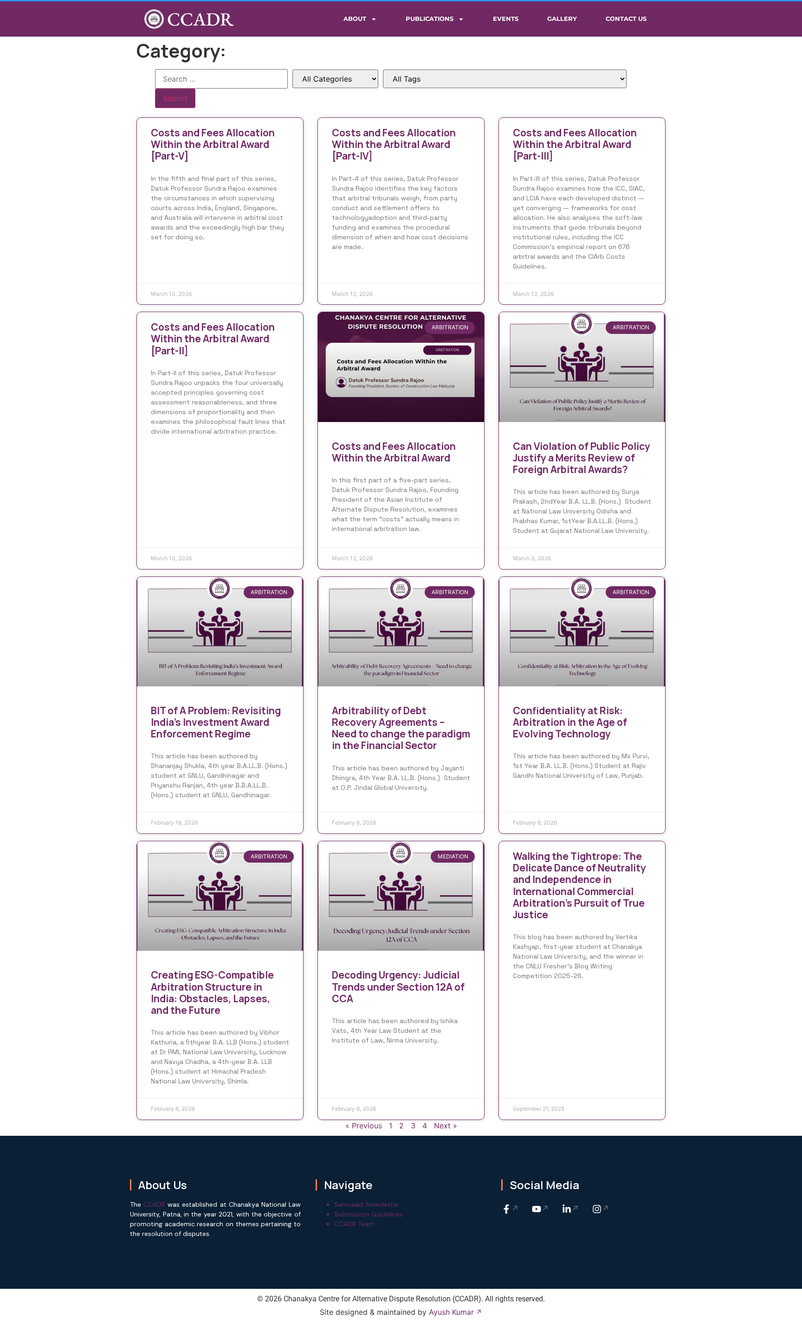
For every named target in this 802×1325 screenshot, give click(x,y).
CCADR (200, 19)
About (354, 18)
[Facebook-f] (510, 1209)
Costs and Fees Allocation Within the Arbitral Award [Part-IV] (394, 144)
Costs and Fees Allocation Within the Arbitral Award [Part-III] (575, 144)
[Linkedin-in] (571, 1209)
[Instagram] (601, 1209)
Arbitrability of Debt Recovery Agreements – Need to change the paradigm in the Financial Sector (401, 728)
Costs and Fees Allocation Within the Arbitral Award (394, 452)
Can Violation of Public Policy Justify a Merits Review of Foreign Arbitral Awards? (581, 458)
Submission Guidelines (368, 1214)
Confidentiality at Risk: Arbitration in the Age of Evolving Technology (570, 722)
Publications (429, 18)
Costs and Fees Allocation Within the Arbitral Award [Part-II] (213, 338)
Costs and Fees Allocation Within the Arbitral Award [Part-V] (213, 144)
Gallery (562, 18)
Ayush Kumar (451, 1312)
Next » (445, 1125)
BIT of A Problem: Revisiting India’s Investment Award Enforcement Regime (216, 722)
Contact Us (626, 18)
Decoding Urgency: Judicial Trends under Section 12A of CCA (398, 986)
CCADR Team (354, 1224)
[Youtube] (540, 1209)
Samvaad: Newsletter (366, 1204)
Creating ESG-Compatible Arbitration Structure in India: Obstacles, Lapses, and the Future (212, 992)
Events (505, 18)
